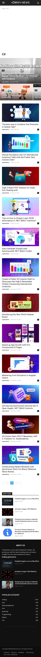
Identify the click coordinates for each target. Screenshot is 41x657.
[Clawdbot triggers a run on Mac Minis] (7, 502)
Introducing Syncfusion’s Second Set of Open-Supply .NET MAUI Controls (20, 407)
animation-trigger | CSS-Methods (26, 509)
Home (3, 8)
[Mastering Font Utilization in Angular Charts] (20, 363)
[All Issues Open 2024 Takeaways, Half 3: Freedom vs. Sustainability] (20, 424)
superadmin (5, 129)
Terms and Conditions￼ (10, 654)
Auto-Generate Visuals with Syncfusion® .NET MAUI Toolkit (17, 249)
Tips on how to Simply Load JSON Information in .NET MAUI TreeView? (19, 219)
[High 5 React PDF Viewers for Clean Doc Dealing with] (20, 176)
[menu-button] (3, 3)
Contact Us (7, 652)
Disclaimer (21, 652)
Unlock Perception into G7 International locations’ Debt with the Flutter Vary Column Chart (20, 157)
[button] (38, 3)
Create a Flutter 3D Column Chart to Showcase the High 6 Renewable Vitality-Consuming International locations (18, 283)
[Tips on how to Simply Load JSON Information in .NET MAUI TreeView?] (20, 206)
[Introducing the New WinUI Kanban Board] (20, 303)
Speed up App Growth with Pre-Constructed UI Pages (16, 346)
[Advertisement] (20, 31)
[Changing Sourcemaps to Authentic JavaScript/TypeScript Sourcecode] (7, 522)
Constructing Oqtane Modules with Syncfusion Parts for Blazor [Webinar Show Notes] (19, 469)
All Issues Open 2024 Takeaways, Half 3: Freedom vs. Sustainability (19, 437)
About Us (14, 652)
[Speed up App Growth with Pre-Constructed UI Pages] (20, 333)
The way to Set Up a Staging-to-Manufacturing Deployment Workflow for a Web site (27, 531)
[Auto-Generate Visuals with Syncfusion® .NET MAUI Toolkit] (20, 237)
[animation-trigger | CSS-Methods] (7, 512)
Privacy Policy (30, 652)
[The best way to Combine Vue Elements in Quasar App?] (20, 113)
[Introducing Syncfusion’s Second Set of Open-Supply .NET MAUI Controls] (20, 394)
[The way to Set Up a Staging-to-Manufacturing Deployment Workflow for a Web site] (7, 532)
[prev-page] (3, 483)
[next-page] (20, 483)
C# (3, 70)
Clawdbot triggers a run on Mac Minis (27, 499)
